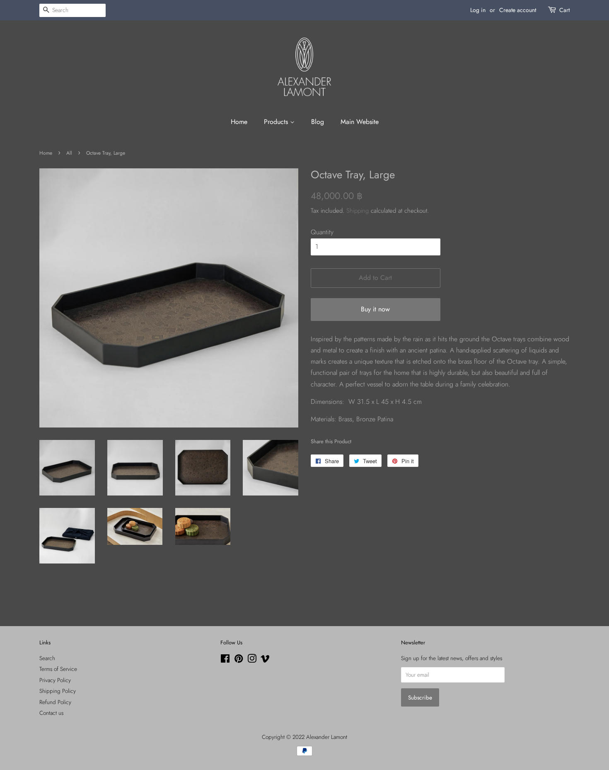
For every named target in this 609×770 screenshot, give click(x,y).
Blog (317, 121)
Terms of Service (58, 669)
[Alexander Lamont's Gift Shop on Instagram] (251, 660)
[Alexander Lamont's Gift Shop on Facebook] (225, 660)
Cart (564, 10)
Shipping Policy (57, 691)
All (69, 153)
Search (47, 658)
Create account (517, 10)
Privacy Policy (55, 680)
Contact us (51, 713)
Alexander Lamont (326, 737)
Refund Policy (55, 702)
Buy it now (375, 309)
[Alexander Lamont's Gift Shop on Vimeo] (265, 660)
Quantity (322, 232)
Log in (478, 10)
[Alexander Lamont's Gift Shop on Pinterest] (238, 660)
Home (239, 121)
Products (277, 121)
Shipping (357, 210)
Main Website (360, 121)
